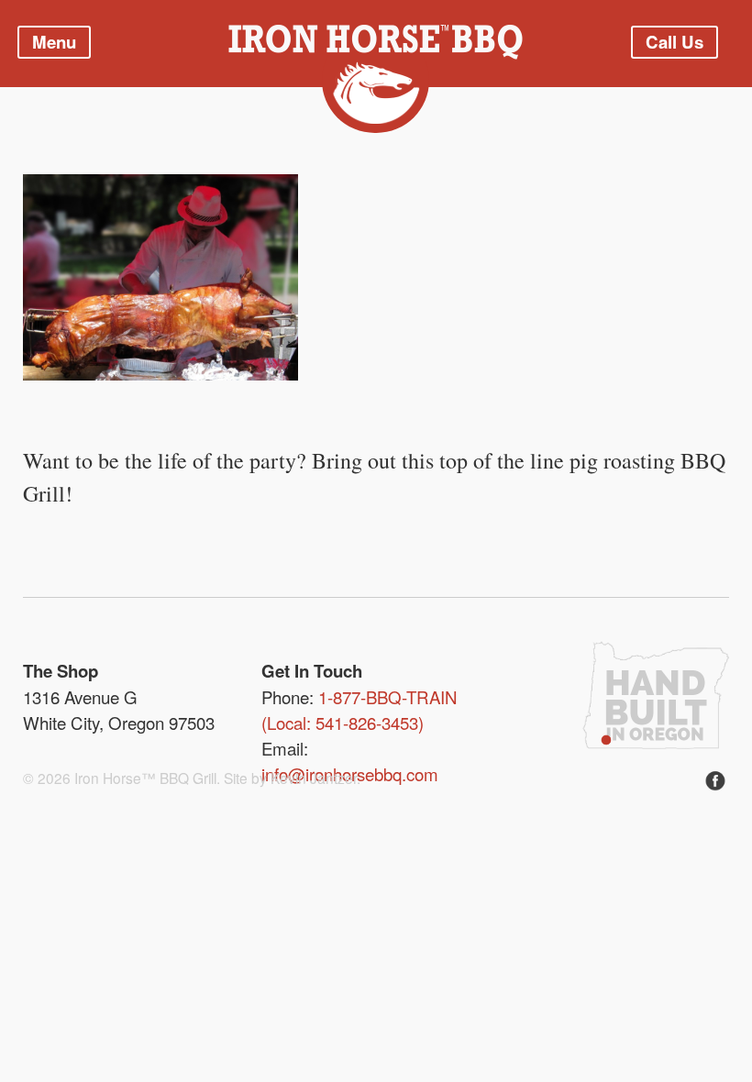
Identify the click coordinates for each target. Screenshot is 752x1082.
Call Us (674, 41)
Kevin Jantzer (314, 777)
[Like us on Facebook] (715, 782)
